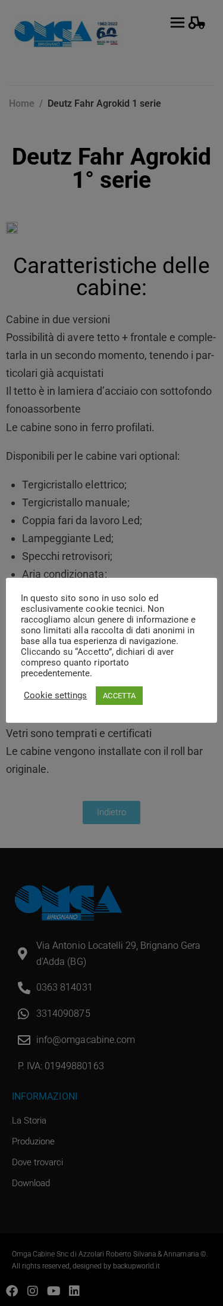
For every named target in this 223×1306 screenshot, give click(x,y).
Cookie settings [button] (55, 695)
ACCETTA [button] (119, 695)
